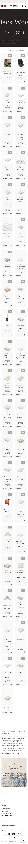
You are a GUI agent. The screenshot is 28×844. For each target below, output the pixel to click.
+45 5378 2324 (8, 816)
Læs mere (5, 81)
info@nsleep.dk (6, 813)
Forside (6, 50)
